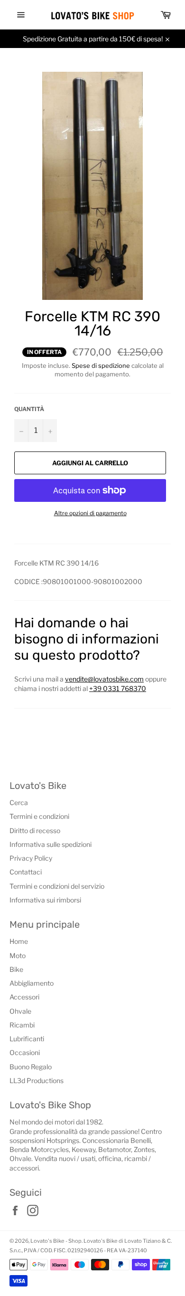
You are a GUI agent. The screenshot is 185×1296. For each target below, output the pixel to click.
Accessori (24, 997)
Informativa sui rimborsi (45, 900)
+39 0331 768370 (117, 688)
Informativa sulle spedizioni (50, 844)
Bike (16, 969)
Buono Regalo (30, 1067)
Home (18, 941)
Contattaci (25, 872)
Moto (17, 955)
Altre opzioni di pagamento (90, 513)
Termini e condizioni (39, 816)
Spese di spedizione (101, 365)
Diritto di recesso (34, 830)
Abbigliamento (31, 983)
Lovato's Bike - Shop (56, 1241)
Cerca (18, 802)
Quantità (29, 409)
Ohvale (20, 1011)
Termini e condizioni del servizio (56, 886)
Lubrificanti (26, 1039)
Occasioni (24, 1052)
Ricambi (22, 1025)
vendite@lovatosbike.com (104, 679)
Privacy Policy (30, 858)
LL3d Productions (36, 1080)
